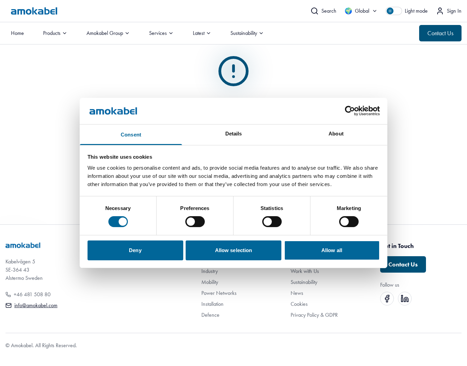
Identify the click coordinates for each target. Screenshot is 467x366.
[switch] (195, 221)
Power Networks (219, 293)
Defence (210, 315)
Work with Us (305, 271)
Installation (212, 304)
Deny (135, 250)
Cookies (299, 304)
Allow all (331, 250)
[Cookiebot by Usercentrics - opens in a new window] (350, 111)
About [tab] (336, 133)
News (297, 293)
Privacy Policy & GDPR (314, 315)
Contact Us (440, 33)
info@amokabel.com (35, 305)
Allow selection (233, 250)
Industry (209, 271)
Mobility (209, 282)
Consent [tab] (131, 135)
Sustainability (304, 282)
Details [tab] (233, 133)
